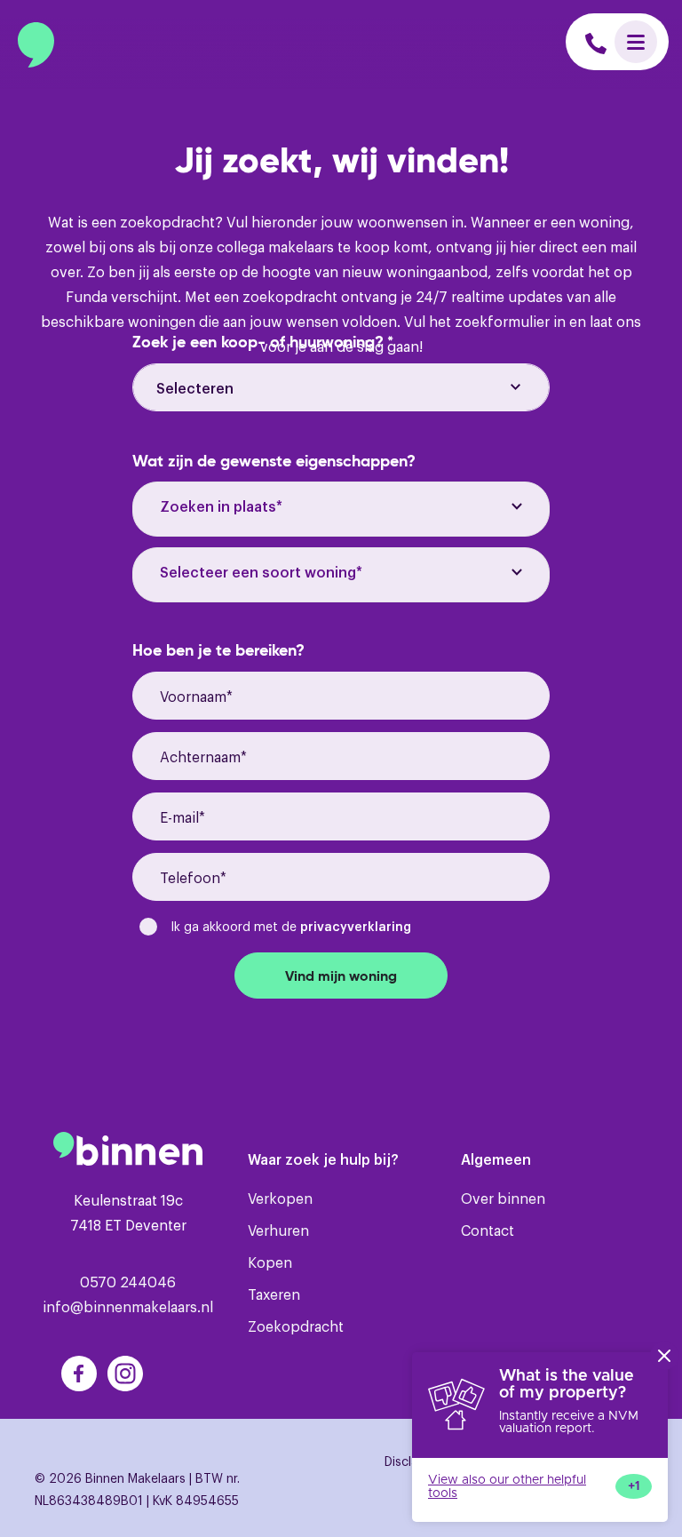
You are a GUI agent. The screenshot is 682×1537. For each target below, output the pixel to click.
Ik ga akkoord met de (290, 925)
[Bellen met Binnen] (596, 41)
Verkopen (280, 1197)
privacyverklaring (355, 925)
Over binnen (503, 1197)
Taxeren (274, 1293)
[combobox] (341, 509)
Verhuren (278, 1229)
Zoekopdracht (296, 1325)
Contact (487, 1229)
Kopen (270, 1261)
